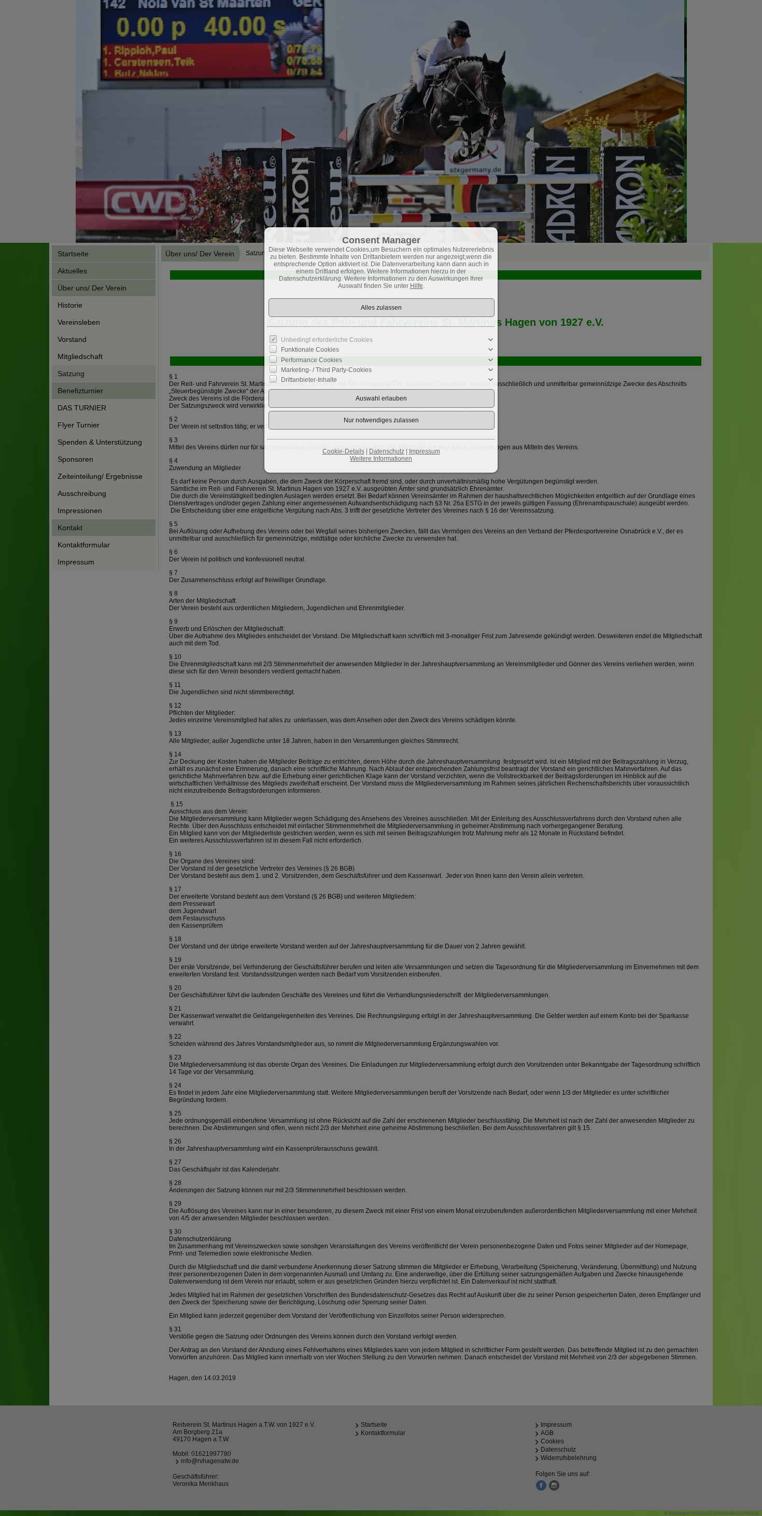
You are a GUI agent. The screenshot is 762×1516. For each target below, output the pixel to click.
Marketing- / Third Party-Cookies (326, 370)
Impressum (424, 451)
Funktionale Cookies (310, 349)
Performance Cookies (311, 359)
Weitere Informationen (381, 458)
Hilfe (416, 286)
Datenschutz (386, 451)
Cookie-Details (343, 451)
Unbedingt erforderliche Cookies (327, 339)
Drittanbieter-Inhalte (309, 379)
